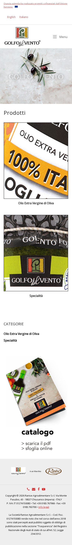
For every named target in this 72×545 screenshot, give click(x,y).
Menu (63, 37)
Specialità (10, 340)
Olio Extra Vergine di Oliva (21, 334)
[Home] (22, 36)
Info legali (43, 507)
